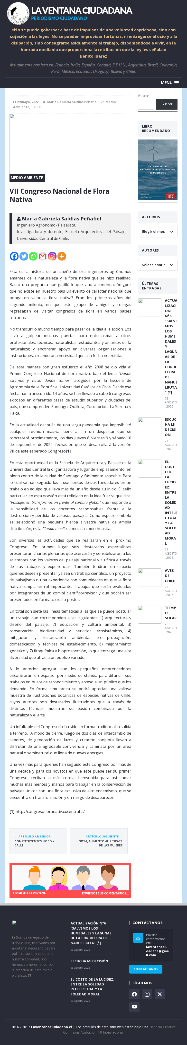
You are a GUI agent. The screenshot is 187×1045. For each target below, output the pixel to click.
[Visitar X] (160, 994)
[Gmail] (42, 256)
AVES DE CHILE (170, 575)
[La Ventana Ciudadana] (93, 13)
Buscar (143, 95)
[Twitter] (23, 256)
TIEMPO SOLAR (171, 612)
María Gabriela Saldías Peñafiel (72, 102)
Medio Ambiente (27, 177)
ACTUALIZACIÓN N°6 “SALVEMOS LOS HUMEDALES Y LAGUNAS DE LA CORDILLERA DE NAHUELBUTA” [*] (171, 346)
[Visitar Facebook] (134, 994)
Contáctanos (146, 969)
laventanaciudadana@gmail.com (157, 951)
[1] (68, 451)
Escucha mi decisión (171, 427)
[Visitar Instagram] (147, 994)
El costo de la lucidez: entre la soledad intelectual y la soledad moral (171, 502)
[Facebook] (14, 256)
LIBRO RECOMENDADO (156, 128)
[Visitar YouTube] (134, 1007)
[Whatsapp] (33, 256)
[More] (61, 256)
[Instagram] (52, 256)
